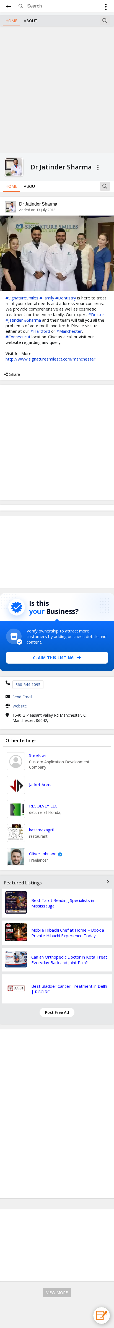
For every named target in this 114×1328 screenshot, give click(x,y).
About (30, 20)
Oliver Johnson (42, 853)
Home (11, 20)
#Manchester (69, 331)
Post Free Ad (57, 1012)
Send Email (22, 696)
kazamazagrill (42, 829)
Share (14, 374)
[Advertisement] (57, 89)
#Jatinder (14, 320)
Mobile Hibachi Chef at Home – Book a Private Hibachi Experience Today (67, 932)
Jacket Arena (41, 784)
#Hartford (40, 331)
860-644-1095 (27, 684)
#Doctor (96, 314)
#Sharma (32, 320)
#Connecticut (18, 336)
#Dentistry (65, 298)
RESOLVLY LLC (43, 806)
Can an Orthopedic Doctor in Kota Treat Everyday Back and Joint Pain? (69, 959)
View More (57, 1292)
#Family (47, 298)
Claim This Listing (53, 657)
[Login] (106, 7)
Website (19, 706)
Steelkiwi (37, 755)
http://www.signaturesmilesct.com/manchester (50, 359)
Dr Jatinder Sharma (38, 204)
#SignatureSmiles (22, 298)
